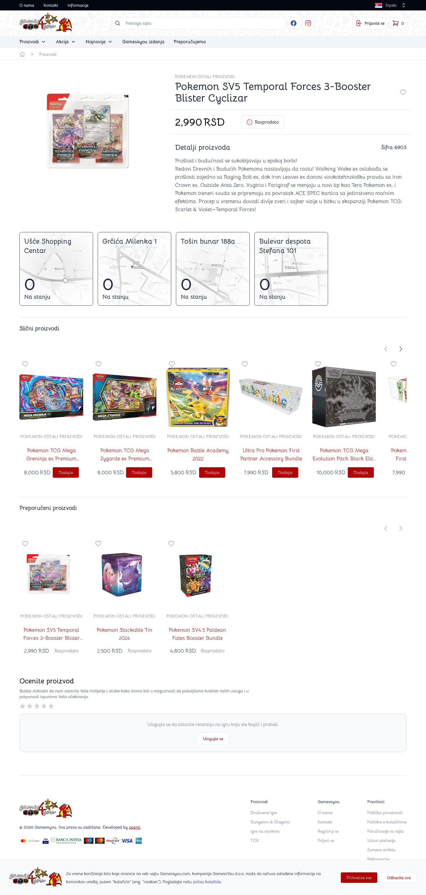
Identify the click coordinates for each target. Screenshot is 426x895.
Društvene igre (263, 812)
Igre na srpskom (265, 831)
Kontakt (50, 5)
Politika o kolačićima (387, 822)
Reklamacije (378, 859)
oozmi (134, 827)
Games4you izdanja (143, 42)
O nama (26, 5)
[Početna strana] (22, 54)
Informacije (78, 5)
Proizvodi (48, 54)
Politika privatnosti (385, 812)
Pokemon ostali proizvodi (205, 76)
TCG (254, 840)
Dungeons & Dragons (270, 822)
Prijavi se (326, 840)
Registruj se (328, 831)
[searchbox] (198, 23)
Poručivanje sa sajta (385, 831)
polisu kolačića (207, 881)
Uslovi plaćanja (381, 840)
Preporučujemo (190, 42)
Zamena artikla (381, 849)
